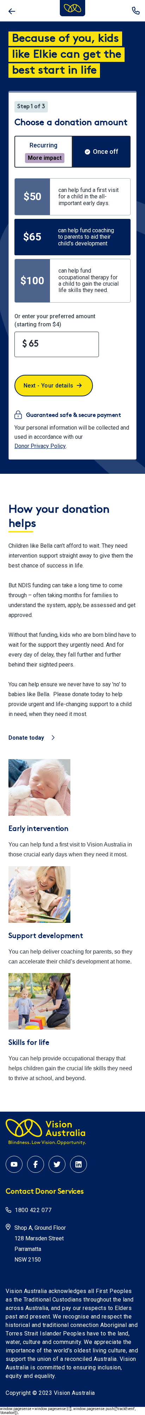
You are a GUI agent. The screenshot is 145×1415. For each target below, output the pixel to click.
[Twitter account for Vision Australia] (57, 1164)
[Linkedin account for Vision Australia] (78, 1164)
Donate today (26, 737)
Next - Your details (49, 385)
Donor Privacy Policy (40, 446)
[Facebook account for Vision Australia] (35, 1164)
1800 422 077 (136, 10)
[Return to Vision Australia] (11, 10)
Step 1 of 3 (31, 107)
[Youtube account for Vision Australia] (14, 1164)
